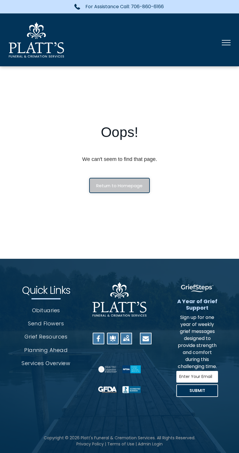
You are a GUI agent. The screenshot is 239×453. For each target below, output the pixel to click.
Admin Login (150, 444)
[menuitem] (46, 310)
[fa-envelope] (146, 339)
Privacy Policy (90, 444)
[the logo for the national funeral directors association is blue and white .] (131, 369)
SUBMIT (197, 390)
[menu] (226, 42)
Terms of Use (120, 444)
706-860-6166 (147, 6)
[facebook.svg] (98, 342)
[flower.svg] (113, 342)
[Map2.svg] (126, 342)
